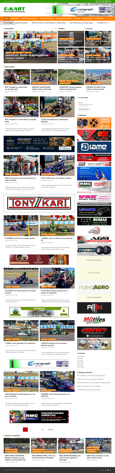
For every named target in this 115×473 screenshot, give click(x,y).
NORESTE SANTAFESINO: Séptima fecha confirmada (41, 88)
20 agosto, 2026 (9, 60)
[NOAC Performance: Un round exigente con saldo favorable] (21, 165)
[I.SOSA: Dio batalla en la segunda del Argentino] (57, 106)
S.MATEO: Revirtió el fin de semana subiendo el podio (54, 344)
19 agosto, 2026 (63, 91)
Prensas (89, 29)
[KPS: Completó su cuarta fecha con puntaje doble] (21, 106)
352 (42, 429)
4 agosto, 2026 (36, 460)
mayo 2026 (80, 363)
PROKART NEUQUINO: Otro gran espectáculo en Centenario (70, 59)
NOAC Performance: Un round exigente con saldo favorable (21, 23)
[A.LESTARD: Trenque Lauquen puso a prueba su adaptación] (57, 278)
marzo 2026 (80, 367)
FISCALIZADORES (87, 18)
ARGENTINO (14, 18)
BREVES (7, 83)
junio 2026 (80, 360)
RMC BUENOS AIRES (46, 18)
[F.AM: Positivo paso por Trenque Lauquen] (57, 165)
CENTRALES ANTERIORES (11, 449)
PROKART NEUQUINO (69, 55)
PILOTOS (77, 18)
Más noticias (9, 67)
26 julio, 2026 (62, 462)
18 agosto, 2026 (63, 61)
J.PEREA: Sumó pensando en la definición (20, 343)
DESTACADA (9, 52)
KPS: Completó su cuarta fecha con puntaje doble (16, 88)
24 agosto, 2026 (90, 45)
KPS (12, 83)
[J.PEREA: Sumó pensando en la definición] (21, 330)
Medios (62, 29)
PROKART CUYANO (96, 83)
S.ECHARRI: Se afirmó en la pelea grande (81, 23)
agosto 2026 (80, 356)
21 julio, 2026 (90, 460)
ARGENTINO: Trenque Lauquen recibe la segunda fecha (70, 88)
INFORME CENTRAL (37, 451)
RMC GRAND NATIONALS (63, 18)
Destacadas (9, 29)
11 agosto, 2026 (9, 462)
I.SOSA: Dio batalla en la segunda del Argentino (98, 42)
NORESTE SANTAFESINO (43, 83)
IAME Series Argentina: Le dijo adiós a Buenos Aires (98, 457)
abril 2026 (80, 365)
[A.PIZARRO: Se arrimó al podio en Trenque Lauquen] (21, 278)
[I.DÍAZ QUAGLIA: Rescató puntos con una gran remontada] (21, 381)
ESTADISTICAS (99, 18)
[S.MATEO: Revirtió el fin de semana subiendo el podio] (57, 330)
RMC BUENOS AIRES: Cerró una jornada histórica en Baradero (43, 457)
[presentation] (53, 28)
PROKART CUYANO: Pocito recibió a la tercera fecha (96, 88)
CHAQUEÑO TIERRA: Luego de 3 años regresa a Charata (70, 42)
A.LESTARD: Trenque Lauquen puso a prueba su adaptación (54, 292)
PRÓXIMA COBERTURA (65, 83)
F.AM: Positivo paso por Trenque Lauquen (53, 23)
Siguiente (50, 429)
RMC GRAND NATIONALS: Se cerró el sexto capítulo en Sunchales (69, 458)
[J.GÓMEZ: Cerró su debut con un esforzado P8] (57, 225)
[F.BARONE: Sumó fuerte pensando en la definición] (57, 381)
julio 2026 (80, 358)
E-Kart (16, 60)
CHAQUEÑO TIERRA (63, 38)
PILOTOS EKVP (96, 38)
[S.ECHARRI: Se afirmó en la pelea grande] (21, 225)
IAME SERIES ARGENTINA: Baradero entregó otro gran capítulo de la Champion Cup (15, 458)
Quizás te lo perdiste (12, 436)
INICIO (7, 18)
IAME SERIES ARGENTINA (29, 18)
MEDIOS (72, 38)
